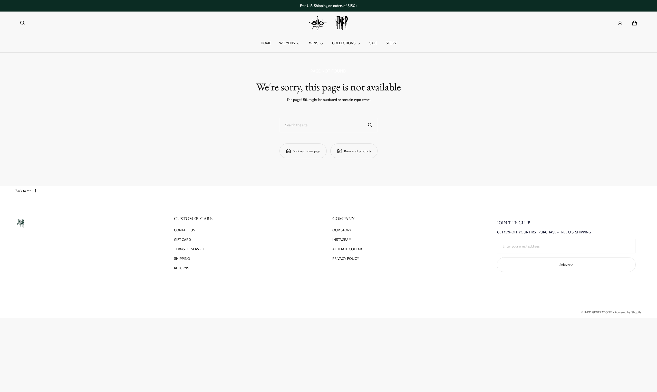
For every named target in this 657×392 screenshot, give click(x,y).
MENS (313, 43)
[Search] (370, 125)
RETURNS (181, 268)
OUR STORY (341, 230)
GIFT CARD (182, 239)
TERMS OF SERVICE (189, 249)
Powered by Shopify (628, 312)
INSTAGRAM (341, 239)
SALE (373, 43)
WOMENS (287, 43)
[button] (22, 23)
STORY (391, 43)
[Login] (620, 23)
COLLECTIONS (343, 43)
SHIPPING (182, 258)
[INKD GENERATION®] (328, 23)
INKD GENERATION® (598, 312)
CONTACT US (184, 230)
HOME (266, 43)
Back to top (23, 190)
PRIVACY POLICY (345, 258)
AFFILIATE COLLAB (347, 249)
